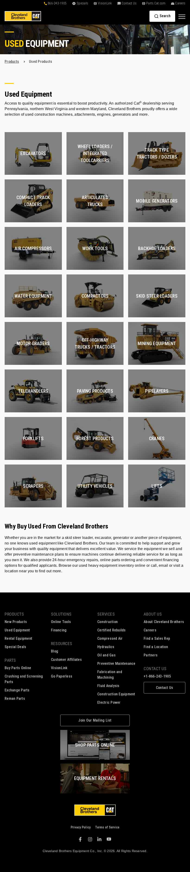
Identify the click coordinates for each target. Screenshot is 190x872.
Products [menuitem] (14, 614)
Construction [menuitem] (107, 622)
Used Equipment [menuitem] (17, 630)
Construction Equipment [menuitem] (116, 694)
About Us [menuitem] (153, 614)
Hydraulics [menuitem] (105, 647)
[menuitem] (164, 687)
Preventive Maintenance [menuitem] (116, 663)
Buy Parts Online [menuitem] (18, 668)
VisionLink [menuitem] (59, 668)
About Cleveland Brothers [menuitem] (164, 622)
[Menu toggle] (181, 16)
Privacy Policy (81, 827)
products (12, 61)
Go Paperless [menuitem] (61, 676)
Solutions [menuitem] (61, 614)
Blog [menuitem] (54, 651)
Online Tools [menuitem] (61, 622)
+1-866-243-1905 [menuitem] (157, 676)
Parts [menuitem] (10, 660)
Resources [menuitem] (61, 643)
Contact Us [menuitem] (155, 668)
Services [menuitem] (106, 614)
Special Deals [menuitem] (15, 647)
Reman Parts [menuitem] (15, 698)
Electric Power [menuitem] (109, 702)
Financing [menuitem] (58, 630)
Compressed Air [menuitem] (110, 638)
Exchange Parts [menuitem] (17, 690)
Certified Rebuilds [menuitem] (111, 630)
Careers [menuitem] (150, 630)
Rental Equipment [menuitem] (18, 638)
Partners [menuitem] (151, 655)
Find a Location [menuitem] (156, 647)
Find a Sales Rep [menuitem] (157, 638)
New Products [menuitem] (16, 622)
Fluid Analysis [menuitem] (108, 686)
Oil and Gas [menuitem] (106, 655)
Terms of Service (107, 827)
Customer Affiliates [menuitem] (66, 659)
